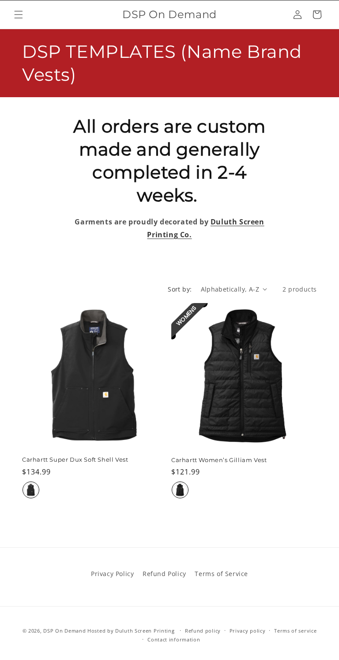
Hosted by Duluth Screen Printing (130, 630)
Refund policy (203, 630)
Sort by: (180, 289)
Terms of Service (221, 573)
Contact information (173, 639)
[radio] (31, 490)
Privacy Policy (112, 573)
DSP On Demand (64, 630)
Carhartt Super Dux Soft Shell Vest (75, 459)
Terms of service (295, 630)
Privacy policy (248, 630)
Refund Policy (164, 573)
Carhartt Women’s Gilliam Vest (219, 459)
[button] (18, 14)
